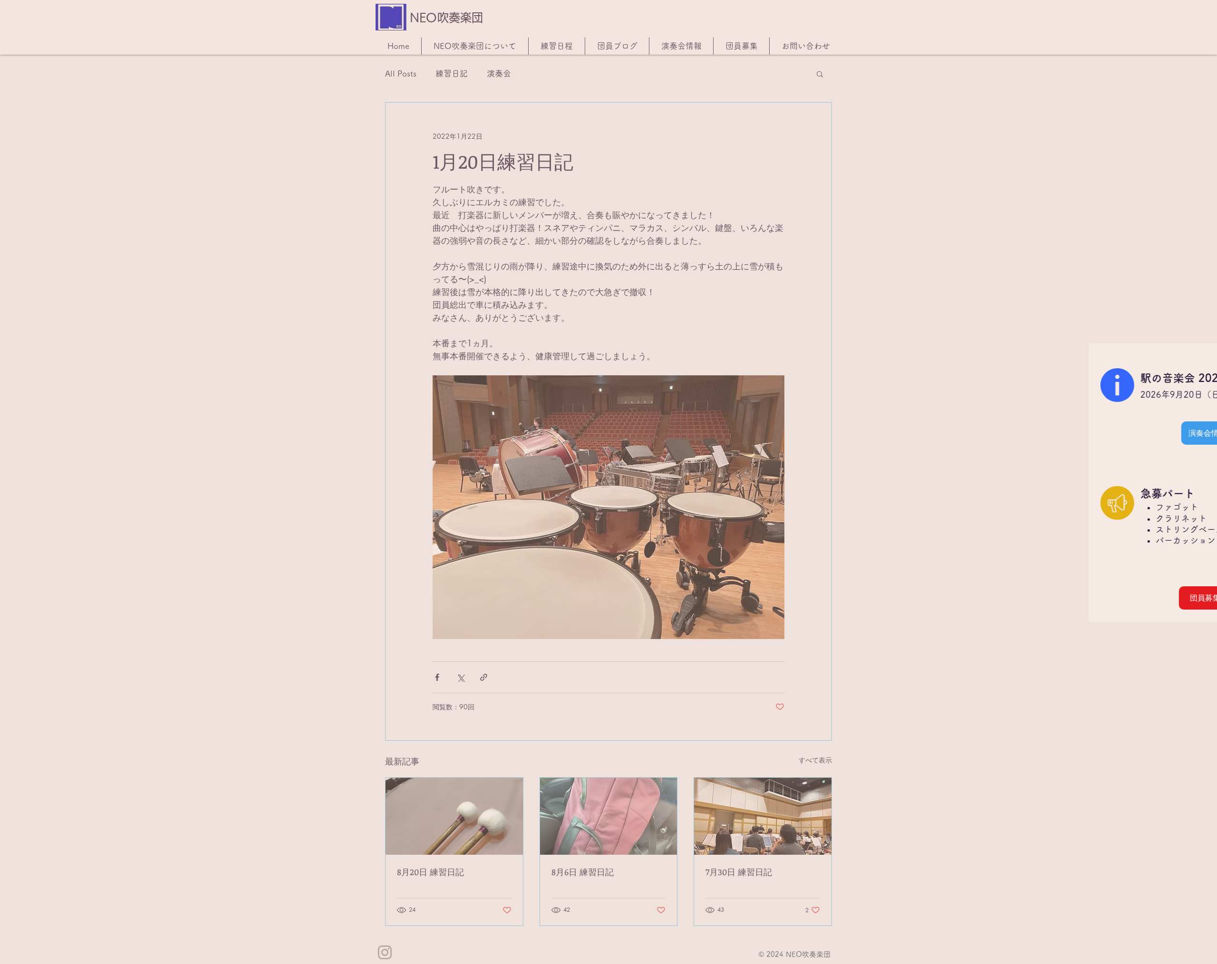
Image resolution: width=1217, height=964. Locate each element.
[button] (1199, 363)
